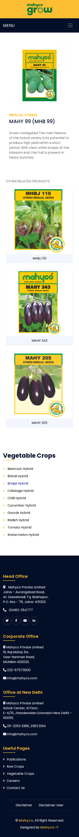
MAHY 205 (39, 422)
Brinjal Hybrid (17, 483)
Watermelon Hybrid (23, 534)
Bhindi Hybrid (17, 476)
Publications (16, 759)
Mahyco (26, 820)
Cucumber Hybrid (21, 505)
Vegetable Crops (20, 773)
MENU (9, 25)
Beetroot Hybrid (20, 468)
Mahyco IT (49, 827)
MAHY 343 (39, 340)
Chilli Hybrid (16, 498)
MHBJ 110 (39, 258)
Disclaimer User (51, 805)
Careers (13, 780)
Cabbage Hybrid (20, 490)
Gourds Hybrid (18, 512)
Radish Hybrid (18, 520)
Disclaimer (24, 805)
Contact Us (16, 788)
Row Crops (15, 766)
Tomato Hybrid (19, 527)
